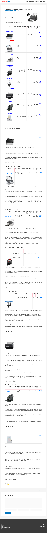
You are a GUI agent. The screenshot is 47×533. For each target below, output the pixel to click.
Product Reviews (42, 1)
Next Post (41, 490)
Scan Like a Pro (31, 1)
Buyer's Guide (3, 523)
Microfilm (2, 525)
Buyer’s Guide (37, 1)
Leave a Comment (8, 10)
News (2, 526)
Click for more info (40, 173)
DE (1, 524)
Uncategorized (3, 530)
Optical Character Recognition (5, 527)
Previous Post (6, 490)
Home (27, 1)
